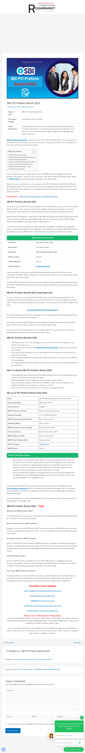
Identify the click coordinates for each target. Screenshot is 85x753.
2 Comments (11, 107)
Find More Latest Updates (17, 169)
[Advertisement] (42, 37)
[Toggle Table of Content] (33, 152)
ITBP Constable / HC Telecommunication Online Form (42, 591)
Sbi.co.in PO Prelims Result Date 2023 (20, 164)
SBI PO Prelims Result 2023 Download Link (22, 157)
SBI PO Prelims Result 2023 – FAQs (20, 166)
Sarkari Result (44, 444)
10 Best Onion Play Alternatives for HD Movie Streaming (38, 196)
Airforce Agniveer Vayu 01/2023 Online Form (42, 611)
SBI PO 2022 (14, 179)
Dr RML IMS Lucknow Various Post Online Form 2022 (42, 606)
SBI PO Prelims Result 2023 (17, 140)
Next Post (78, 642)
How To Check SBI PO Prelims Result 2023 (22, 162)
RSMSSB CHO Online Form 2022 (42, 601)
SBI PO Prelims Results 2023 (18, 159)
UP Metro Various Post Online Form (42, 596)
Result (19, 107)
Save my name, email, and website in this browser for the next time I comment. (36, 724)
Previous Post (8, 642)
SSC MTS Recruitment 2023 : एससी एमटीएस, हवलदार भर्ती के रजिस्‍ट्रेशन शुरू (36, 669)
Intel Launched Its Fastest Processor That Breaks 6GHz (32, 659)
